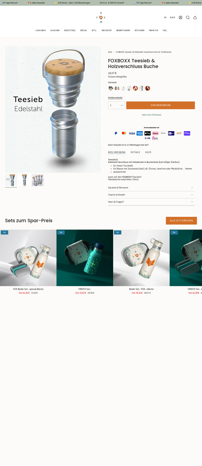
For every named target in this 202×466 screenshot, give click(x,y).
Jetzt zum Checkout (151, 114)
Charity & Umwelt (116, 194)
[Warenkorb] (195, 17)
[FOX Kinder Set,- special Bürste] (28, 258)
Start (110, 52)
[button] (40, 30)
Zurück (5, 109)
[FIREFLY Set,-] (84, 258)
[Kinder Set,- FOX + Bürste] (141, 258)
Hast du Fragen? (116, 202)
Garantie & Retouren (118, 187)
